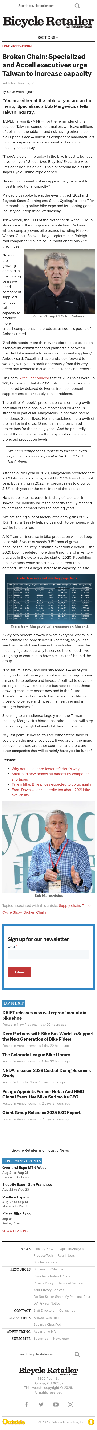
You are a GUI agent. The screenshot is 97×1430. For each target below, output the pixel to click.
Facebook (26, 1404)
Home (6, 46)
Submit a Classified (47, 1325)
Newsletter (61, 1339)
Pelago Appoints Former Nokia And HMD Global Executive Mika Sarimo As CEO (43, 1094)
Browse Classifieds (47, 1318)
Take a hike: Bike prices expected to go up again (51, 784)
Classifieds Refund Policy (52, 1276)
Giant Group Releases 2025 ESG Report (41, 1112)
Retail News (66, 1256)
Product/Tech (43, 1256)
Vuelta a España (16, 1197)
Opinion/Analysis (72, 1249)
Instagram (70, 1404)
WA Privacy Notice (47, 1304)
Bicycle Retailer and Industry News (40, 1150)
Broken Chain (35, 912)
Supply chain (69, 905)
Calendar (56, 1269)
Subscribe (41, 1339)
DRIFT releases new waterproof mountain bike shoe (44, 1015)
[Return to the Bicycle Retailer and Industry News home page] (48, 27)
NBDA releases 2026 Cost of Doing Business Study (46, 1073)
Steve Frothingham (20, 92)
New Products (27, 1025)
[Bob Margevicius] (48, 892)
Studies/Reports (45, 1262)
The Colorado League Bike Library (36, 1054)
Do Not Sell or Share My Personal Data (62, 1297)
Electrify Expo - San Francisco (27, 1184)
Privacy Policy (43, 1283)
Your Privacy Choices (49, 1290)
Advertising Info (45, 1332)
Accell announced (34, 378)
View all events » (15, 1231)
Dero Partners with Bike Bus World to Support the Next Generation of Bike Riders (48, 1036)
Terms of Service (70, 1283)
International (22, 46)
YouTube (56, 1404)
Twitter (41, 1404)
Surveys (39, 1269)
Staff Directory (44, 1311)
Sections (48, 37)
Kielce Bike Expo (16, 1213)
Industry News (27, 1082)
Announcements (29, 1046)
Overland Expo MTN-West (24, 1167)
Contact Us (67, 1311)
